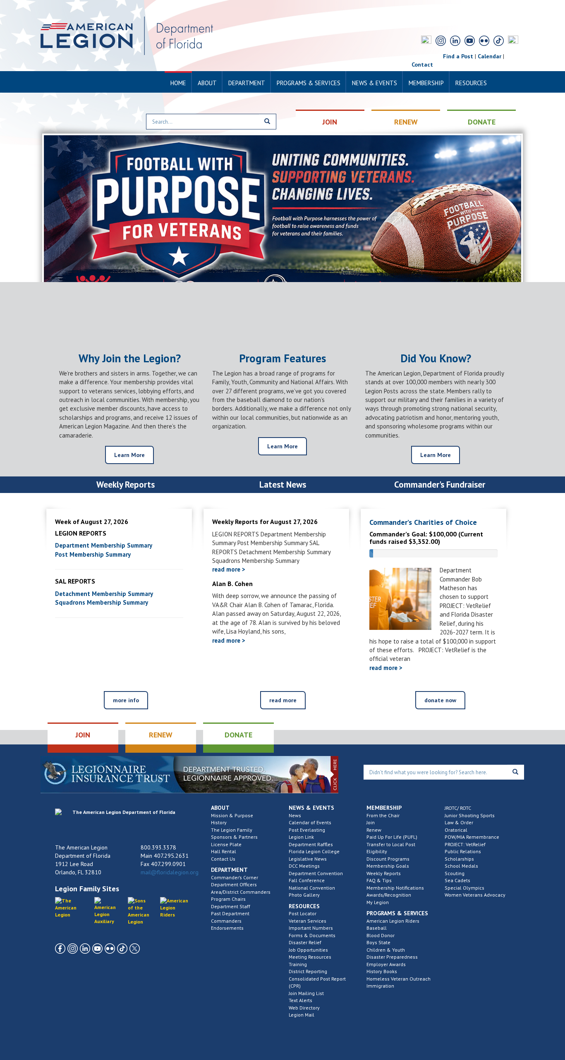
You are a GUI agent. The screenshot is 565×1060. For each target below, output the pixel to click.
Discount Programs (387, 859)
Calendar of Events (310, 822)
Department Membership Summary (103, 545)
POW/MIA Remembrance (472, 837)
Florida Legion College (314, 851)
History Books (381, 971)
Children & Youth (385, 950)
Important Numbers (311, 928)
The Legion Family (231, 830)
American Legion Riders (392, 921)
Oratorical (456, 830)
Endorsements (227, 928)
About (207, 83)
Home (178, 83)
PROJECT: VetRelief (465, 844)
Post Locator (302, 913)
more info (126, 700)
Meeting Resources (310, 957)
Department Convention (316, 873)
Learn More (129, 455)
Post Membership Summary (93, 554)
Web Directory (304, 1008)
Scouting (454, 873)
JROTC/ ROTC (458, 808)
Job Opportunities (308, 950)
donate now (440, 700)
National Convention (312, 888)
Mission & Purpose (232, 815)
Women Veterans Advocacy (475, 895)
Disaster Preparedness (392, 957)
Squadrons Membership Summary (101, 602)
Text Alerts (300, 1000)
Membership (426, 83)
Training (298, 964)
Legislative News (308, 859)
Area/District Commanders (241, 892)
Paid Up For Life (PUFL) (391, 837)
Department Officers (234, 884)
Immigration (380, 986)
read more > (228, 569)
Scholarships (459, 859)
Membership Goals (387, 866)
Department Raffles (311, 844)
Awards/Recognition (388, 895)
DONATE (482, 122)
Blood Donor (380, 935)
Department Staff (230, 906)
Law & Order (459, 822)
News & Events (374, 83)
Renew (373, 830)
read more (283, 700)
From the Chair (383, 815)
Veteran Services (307, 921)
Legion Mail (301, 1015)
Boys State (378, 942)
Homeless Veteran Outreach (398, 979)
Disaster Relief (305, 942)
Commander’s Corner (234, 877)
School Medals (461, 866)
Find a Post (458, 56)
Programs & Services (308, 83)
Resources (471, 83)
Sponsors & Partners (234, 837)
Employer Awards (386, 964)
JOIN (330, 122)
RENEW (406, 122)
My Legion (377, 902)
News (295, 815)
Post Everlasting (307, 830)
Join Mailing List (306, 993)
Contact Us (223, 859)
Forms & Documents (312, 935)
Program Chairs (228, 899)
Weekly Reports (383, 873)
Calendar (489, 56)
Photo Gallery (304, 895)
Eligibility (376, 851)
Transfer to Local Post (390, 844)
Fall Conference (307, 880)
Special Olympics (464, 888)
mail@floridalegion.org (170, 872)
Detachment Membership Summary (104, 594)
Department (246, 83)
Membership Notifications (395, 888)
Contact (422, 64)
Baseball (376, 928)
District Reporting (308, 971)
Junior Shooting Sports (470, 815)
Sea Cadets (457, 880)
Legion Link (301, 837)
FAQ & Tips (379, 880)
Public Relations (463, 851)
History (219, 822)
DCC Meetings (304, 866)
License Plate (226, 844)
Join (370, 822)
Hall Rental (223, 851)
